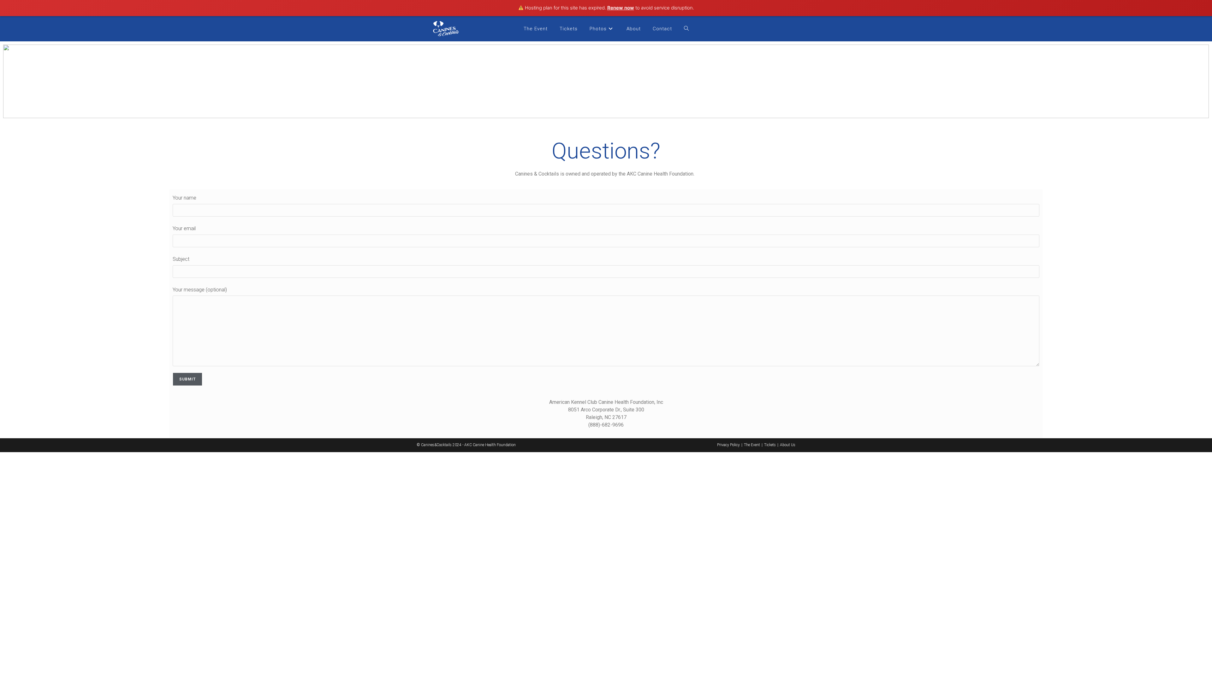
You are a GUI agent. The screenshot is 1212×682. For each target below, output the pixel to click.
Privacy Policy (728, 445)
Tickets (770, 445)
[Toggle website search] (686, 28)
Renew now (620, 8)
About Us (787, 445)
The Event (752, 445)
